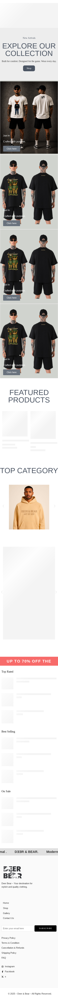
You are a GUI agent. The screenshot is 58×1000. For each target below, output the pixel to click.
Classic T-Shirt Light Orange (30, 711)
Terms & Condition (10, 943)
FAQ (3, 958)
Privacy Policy (8, 938)
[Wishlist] (24, 414)
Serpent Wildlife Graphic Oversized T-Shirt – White (26, 440)
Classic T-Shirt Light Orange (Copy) (33, 694)
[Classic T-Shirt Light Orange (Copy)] (43, 425)
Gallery (6, 913)
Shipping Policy (8, 953)
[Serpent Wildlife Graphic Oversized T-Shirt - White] (15, 424)
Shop (5, 908)
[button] (3, 506)
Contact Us (8, 918)
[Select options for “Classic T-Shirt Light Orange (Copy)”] (51, 438)
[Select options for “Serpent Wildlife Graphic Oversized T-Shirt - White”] (23, 436)
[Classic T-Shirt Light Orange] (7, 716)
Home (6, 903)
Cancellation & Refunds (12, 948)
